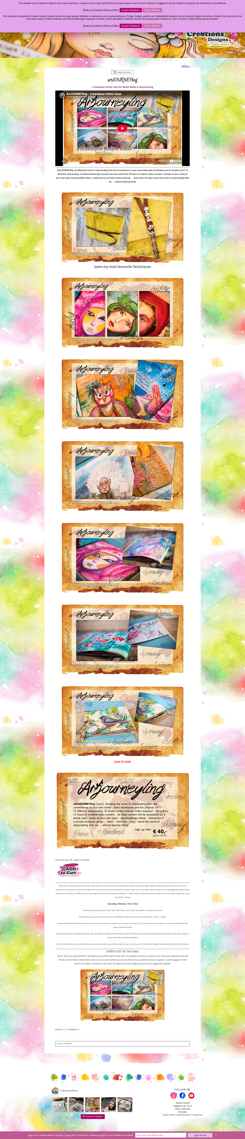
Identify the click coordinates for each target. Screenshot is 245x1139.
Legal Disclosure (183, 1115)
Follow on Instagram (94, 1116)
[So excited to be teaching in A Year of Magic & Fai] (108, 1104)
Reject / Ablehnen (152, 10)
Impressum (198, 1115)
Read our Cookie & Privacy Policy (101, 10)
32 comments (67, 1030)
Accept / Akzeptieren (131, 10)
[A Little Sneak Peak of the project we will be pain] (76, 1104)
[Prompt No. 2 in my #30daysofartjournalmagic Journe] (125, 1104)
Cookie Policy (168, 1115)
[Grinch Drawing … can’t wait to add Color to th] (59, 1104)
